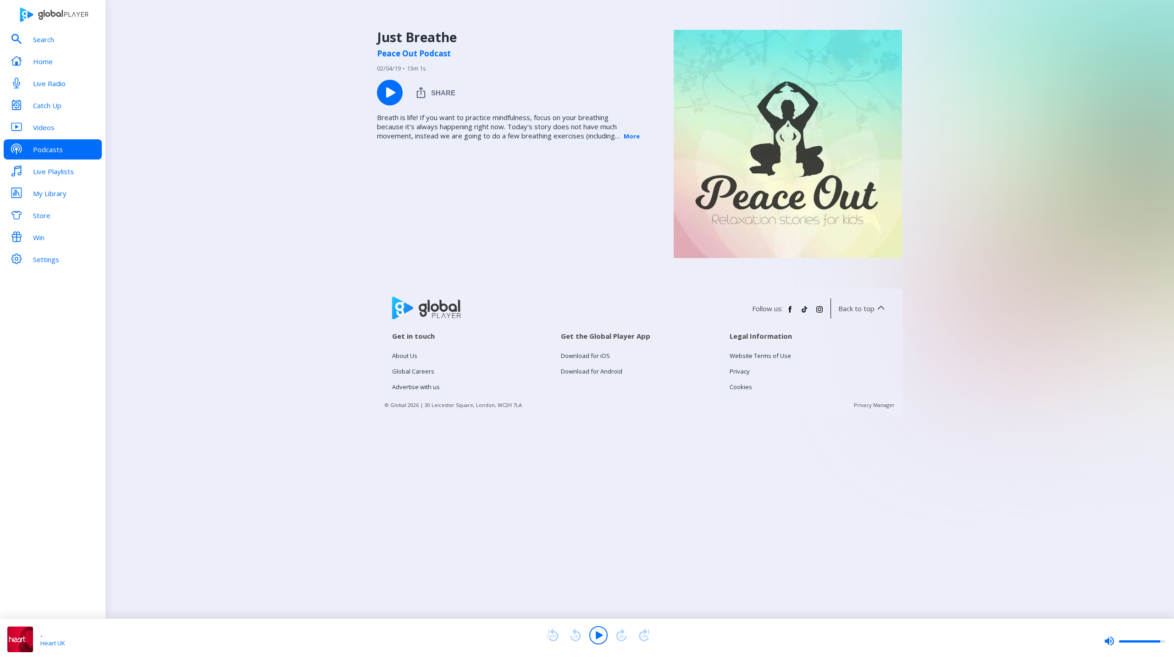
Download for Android (591, 371)
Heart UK (52, 643)
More (632, 136)
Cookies (741, 387)
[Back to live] (644, 635)
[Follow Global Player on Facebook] (790, 313)
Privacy (740, 371)
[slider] (1134, 641)
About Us (404, 356)
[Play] (598, 635)
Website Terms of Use (760, 356)
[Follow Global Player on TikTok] (804, 313)
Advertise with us (416, 387)
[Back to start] (552, 635)
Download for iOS (585, 356)
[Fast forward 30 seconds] (621, 635)
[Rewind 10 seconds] (575, 635)
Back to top (856, 308)
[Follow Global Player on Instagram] (819, 313)
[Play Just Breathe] (390, 92)
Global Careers (413, 371)
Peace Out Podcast (414, 54)
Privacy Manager (874, 405)
